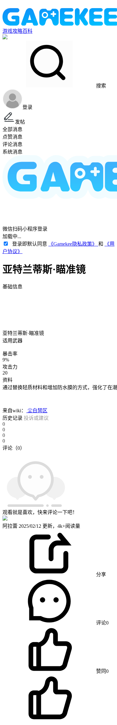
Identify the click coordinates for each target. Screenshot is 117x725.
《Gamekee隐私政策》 (73, 244)
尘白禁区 (36, 410)
